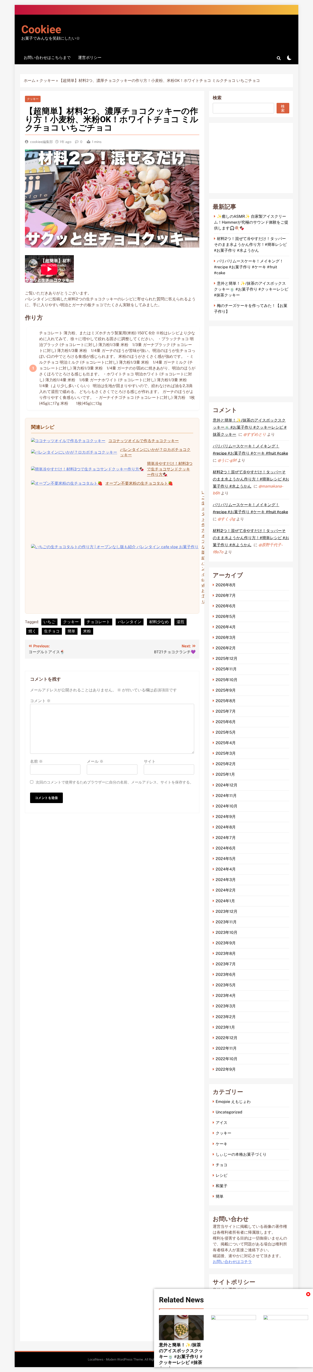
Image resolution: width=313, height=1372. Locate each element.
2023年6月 (226, 974)
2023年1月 (225, 1027)
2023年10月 (226, 932)
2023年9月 (226, 943)
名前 (36, 761)
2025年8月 (226, 700)
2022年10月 (226, 1058)
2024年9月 (226, 816)
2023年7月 (226, 964)
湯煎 (180, 622)
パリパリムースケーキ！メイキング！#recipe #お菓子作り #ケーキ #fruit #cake (248, 267)
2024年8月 (226, 827)
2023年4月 (226, 995)
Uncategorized (229, 1112)
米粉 (87, 631)
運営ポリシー (89, 57)
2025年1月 (225, 774)
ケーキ (221, 1144)
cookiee (41, 30)
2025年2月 (226, 764)
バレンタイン (129, 622)
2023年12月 (226, 911)
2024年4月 (226, 869)
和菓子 (221, 1186)
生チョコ (52, 631)
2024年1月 (225, 901)
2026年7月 (226, 595)
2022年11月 (226, 1048)
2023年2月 (226, 1016)
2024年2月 (226, 890)
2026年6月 (226, 606)
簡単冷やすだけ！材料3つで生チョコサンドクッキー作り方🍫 (169, 469)
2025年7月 (226, 711)
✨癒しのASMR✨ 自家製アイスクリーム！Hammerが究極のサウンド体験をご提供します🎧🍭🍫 (251, 222)
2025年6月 (226, 721)
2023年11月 (226, 922)
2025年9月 (226, 690)
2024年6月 (226, 848)
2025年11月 (226, 669)
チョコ (221, 1165)
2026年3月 (226, 637)
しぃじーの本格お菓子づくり (241, 1154)
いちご (49, 622)
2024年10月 (226, 806)
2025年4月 (226, 742)
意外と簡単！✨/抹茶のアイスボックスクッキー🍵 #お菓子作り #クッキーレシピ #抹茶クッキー (181, 1356)
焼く (32, 631)
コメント (40, 701)
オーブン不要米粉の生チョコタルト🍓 (139, 483)
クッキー (47, 81)
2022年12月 (226, 1037)
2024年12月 (226, 785)
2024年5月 (226, 858)
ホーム (29, 81)
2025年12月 (226, 658)
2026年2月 (226, 648)
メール (95, 761)
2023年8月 (226, 953)
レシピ (221, 1175)
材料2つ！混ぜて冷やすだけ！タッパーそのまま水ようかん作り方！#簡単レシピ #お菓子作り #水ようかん (250, 244)
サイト (150, 761)
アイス (221, 1122)
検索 (217, 98)
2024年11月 (226, 795)
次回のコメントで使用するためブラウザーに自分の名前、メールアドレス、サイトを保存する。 (114, 782)
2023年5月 (226, 985)
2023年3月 (226, 1006)
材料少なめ (159, 622)
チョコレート (98, 622)
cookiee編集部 (41, 142)
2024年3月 (226, 879)
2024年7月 (226, 837)
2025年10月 (226, 679)
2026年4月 (226, 627)
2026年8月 (226, 585)
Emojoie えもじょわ (233, 1101)
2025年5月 (226, 732)
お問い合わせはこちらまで (47, 57)
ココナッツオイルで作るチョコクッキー (143, 440)
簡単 (71, 631)
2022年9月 (226, 1069)
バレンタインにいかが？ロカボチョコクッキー (155, 452)
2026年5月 (226, 616)
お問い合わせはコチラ (232, 1262)
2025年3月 (226, 753)
